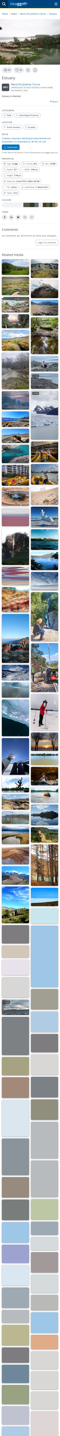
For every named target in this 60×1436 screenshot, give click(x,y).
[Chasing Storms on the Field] (15, 371)
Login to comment (47, 242)
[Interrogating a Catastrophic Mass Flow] (44, 307)
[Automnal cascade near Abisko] (44, 1178)
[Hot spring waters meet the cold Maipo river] (44, 1284)
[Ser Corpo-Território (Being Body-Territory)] (15, 784)
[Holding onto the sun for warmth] (15, 756)
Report (55, 101)
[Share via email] (25, 217)
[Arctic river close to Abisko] (15, 1156)
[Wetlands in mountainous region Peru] (15, 1066)
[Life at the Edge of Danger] (44, 561)
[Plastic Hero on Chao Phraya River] (44, 474)
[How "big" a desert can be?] (15, 1254)
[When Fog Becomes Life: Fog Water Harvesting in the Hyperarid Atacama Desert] (44, 495)
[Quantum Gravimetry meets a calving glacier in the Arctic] (44, 364)
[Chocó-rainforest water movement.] (44, 335)
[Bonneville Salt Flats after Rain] (15, 1297)
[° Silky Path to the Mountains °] (15, 967)
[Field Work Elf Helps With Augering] (44, 712)
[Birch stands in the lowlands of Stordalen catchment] (44, 1087)
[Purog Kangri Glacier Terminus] (44, 1360)
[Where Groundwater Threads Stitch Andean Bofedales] (15, 286)
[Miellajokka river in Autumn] (44, 1109)
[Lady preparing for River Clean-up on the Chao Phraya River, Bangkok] (44, 451)
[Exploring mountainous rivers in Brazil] (44, 1322)
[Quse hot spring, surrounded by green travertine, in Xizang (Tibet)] (15, 1394)
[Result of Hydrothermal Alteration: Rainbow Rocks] (15, 599)
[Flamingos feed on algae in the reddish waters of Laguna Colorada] (15, 576)
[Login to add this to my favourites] (28, 70)
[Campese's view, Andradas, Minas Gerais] (15, 267)
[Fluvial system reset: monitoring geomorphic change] (15, 304)
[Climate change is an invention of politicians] (15, 951)
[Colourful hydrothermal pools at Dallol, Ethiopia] (44, 1342)
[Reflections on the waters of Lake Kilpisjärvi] (44, 815)
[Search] (4, 4)
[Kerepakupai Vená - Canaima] (15, 546)
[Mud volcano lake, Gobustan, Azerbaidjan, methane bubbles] (44, 999)
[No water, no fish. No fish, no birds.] (44, 956)
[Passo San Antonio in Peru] (44, 1043)
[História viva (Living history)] (44, 776)
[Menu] (56, 4)
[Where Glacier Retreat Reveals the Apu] (44, 289)
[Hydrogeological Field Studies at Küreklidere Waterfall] (44, 616)
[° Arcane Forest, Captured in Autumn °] (44, 865)
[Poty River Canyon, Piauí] (15, 802)
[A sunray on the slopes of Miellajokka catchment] (44, 1140)
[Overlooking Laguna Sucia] (15, 454)
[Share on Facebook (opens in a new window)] (4, 217)
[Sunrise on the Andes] (15, 934)
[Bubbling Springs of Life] (15, 497)
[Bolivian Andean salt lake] (44, 897)
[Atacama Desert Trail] (15, 436)
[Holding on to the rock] (15, 1355)
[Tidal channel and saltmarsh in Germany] (15, 835)
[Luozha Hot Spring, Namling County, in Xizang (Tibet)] (44, 1400)
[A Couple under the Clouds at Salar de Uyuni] (44, 581)
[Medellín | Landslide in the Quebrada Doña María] (44, 835)
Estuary (53, 13)
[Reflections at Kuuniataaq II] (15, 1275)
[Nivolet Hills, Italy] (15, 672)
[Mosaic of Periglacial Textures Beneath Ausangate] (44, 268)
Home (5, 13)
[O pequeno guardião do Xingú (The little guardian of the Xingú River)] (44, 795)
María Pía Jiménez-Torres (33, 13)
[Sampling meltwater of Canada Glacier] (15, 1316)
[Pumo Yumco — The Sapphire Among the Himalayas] (15, 1374)
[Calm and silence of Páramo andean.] (15, 340)
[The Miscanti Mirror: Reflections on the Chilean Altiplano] (15, 419)
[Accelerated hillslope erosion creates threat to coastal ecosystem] (44, 1021)
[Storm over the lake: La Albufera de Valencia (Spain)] (15, 690)
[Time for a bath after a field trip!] (44, 1228)
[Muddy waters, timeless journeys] (44, 759)
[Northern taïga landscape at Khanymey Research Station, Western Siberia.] (15, 1232)
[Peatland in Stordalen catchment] (15, 1087)
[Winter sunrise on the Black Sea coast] (44, 741)
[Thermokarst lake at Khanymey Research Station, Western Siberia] (15, 1209)
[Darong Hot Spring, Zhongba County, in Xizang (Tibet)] (15, 1415)
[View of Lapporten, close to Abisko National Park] (15, 1187)
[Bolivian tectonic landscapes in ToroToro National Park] (15, 904)
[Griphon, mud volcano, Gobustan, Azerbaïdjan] (15, 987)
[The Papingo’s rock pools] (15, 1036)
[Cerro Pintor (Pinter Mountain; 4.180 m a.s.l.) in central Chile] (15, 875)
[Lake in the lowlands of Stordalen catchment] (44, 1064)
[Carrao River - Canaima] (44, 539)
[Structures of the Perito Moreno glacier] (15, 400)
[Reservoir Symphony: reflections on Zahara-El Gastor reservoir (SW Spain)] (15, 817)
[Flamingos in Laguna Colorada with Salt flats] (15, 517)
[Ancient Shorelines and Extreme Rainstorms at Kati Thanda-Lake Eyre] (15, 855)
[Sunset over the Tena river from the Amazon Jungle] (15, 321)
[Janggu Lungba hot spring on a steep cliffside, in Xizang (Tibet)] (44, 1380)
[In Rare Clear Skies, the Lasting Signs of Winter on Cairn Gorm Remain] (44, 517)
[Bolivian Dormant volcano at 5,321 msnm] (44, 916)
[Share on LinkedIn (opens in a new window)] (11, 217)
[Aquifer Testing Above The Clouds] (15, 638)
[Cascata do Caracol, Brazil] (15, 1335)
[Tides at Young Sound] (44, 1262)
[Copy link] (31, 217)
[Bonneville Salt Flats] (44, 1302)
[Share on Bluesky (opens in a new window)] (18, 217)
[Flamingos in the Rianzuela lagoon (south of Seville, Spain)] (44, 1243)
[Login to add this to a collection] (35, 70)
